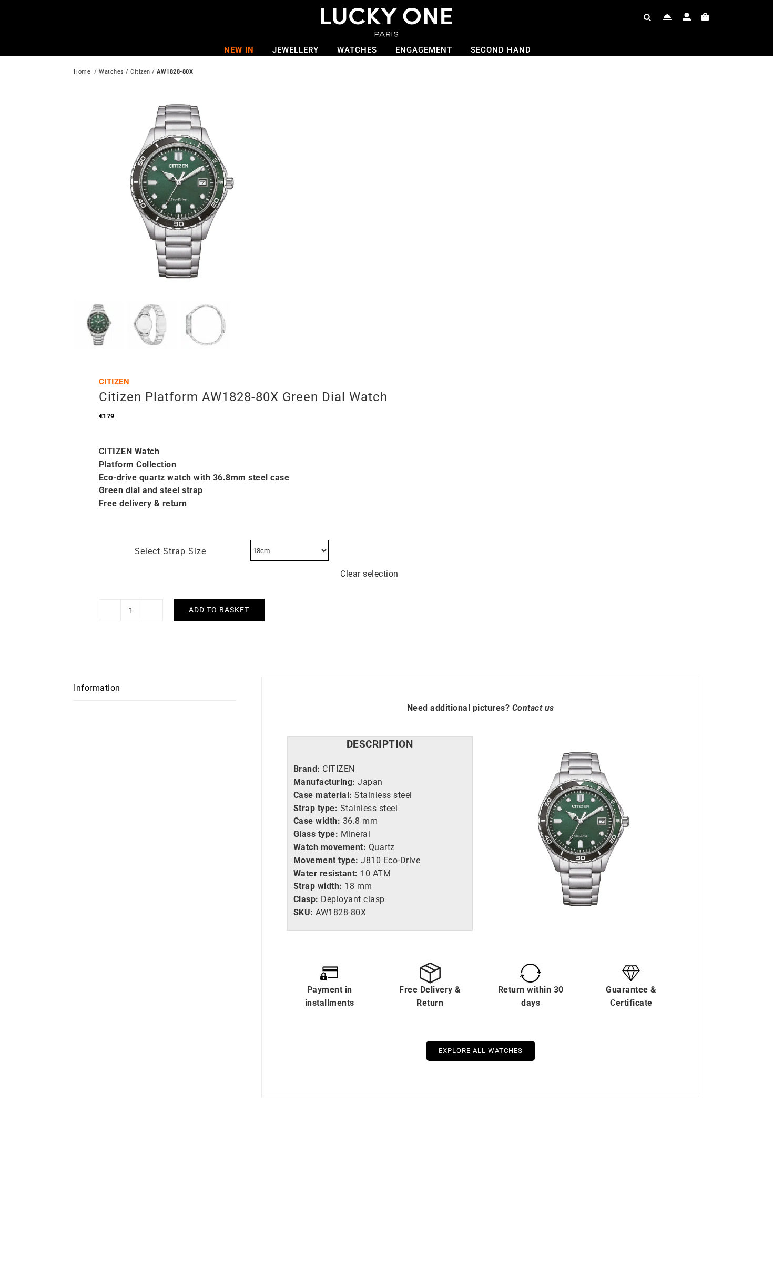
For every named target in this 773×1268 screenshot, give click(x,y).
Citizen (140, 71)
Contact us (533, 708)
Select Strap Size (170, 551)
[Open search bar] (647, 17)
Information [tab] (97, 688)
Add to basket (219, 610)
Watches (111, 71)
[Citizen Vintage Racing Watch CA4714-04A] (523, 1160)
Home (82, 71)
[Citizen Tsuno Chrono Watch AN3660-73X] (210, 1160)
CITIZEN (114, 381)
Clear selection (369, 574)
